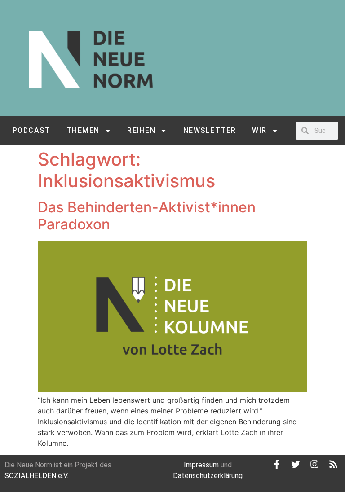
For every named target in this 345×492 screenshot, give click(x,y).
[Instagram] (314, 464)
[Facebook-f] (276, 464)
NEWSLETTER (209, 130)
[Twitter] (295, 464)
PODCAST (32, 130)
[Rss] (333, 464)
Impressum (201, 465)
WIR (259, 130)
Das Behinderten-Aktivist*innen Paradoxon (147, 215)
